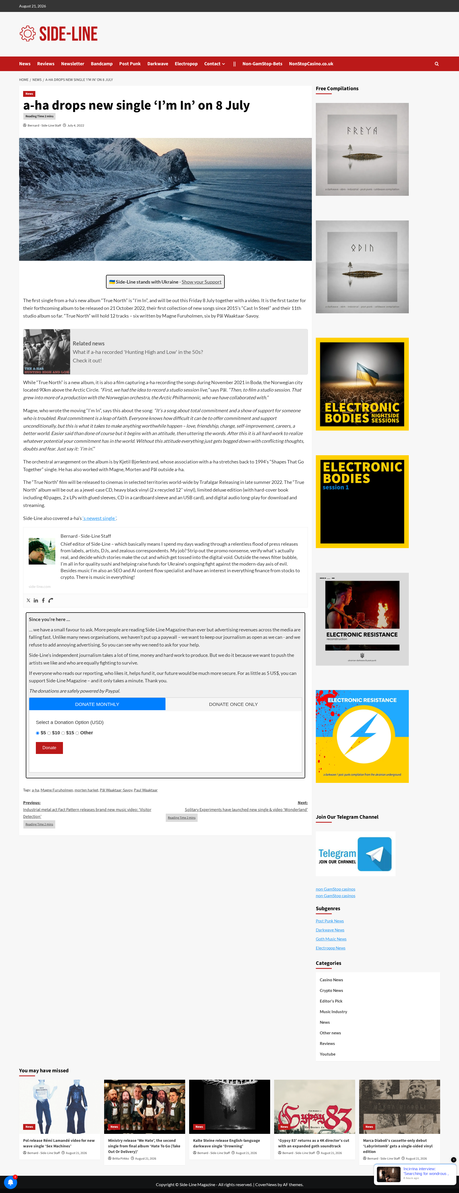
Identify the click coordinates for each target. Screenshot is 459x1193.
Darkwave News (330, 929)
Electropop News (331, 947)
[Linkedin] (35, 600)
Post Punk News (330, 920)
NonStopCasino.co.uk (311, 63)
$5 (43, 732)
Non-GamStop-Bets (262, 63)
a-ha (35, 790)
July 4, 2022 (75, 125)
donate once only (233, 704)
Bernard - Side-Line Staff (44, 125)
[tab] (97, 704)
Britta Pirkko (120, 1158)
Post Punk (130, 63)
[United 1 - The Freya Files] (362, 149)
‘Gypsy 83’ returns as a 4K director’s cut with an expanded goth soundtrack (313, 1143)
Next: (246, 806)
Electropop (186, 63)
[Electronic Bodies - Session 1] (362, 501)
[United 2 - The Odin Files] (362, 266)
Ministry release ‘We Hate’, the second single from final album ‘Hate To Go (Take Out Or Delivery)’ (144, 1146)
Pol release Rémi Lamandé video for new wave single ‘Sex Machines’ (59, 1143)
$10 (56, 732)
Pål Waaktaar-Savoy (116, 790)
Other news (330, 1032)
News (25, 63)
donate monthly (97, 704)
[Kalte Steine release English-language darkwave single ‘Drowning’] (229, 1107)
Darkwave (157, 63)
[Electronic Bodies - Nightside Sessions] (362, 384)
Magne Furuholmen (57, 790)
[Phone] (50, 600)
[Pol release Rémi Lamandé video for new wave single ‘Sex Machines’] (59, 1107)
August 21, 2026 (76, 1153)
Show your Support (202, 282)
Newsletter (72, 63)
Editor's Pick (331, 1001)
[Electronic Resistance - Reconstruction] (362, 619)
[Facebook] (43, 600)
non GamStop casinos (335, 888)
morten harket (86, 790)
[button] (437, 63)
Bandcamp (102, 63)
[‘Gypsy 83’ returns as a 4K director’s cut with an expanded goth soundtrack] (314, 1107)
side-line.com (40, 586)
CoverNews (266, 1184)
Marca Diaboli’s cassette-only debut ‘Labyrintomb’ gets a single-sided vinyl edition (397, 1146)
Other (86, 732)
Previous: (87, 809)
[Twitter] (28, 600)
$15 (70, 732)
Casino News (331, 979)
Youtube (327, 1054)
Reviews (45, 63)
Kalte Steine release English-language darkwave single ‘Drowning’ (226, 1143)
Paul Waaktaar (146, 790)
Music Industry (333, 1011)
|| (234, 63)
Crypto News (331, 990)
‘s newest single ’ (99, 518)
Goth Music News (331, 938)
